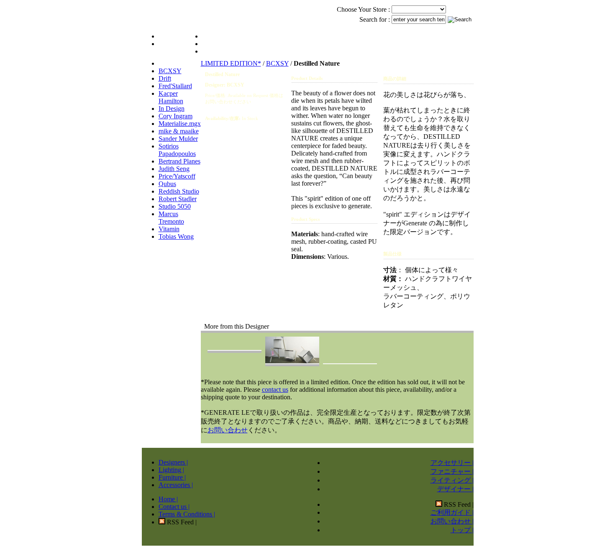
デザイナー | (455, 489)
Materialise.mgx (180, 123)
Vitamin (169, 228)
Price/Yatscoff (177, 176)
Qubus (167, 183)
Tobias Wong (176, 236)
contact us (275, 389)
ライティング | (452, 480)
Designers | (173, 462)
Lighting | (171, 469)
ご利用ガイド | (452, 512)
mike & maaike (179, 131)
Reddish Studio (179, 191)
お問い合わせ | (452, 521)
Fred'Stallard (175, 85)
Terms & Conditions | (187, 514)
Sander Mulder (178, 138)
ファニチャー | (452, 471)
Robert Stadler (178, 198)
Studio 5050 (175, 206)
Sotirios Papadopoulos (177, 150)
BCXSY (170, 70)
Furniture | (172, 477)
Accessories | (176, 484)
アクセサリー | (452, 462)
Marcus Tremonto (171, 217)
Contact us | (174, 506)
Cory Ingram (175, 116)
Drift (165, 78)
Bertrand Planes (179, 161)
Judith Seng (174, 168)
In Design (171, 108)
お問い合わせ (228, 430)
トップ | (462, 530)
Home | (168, 499)
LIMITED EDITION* (231, 63)
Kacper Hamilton (171, 97)
